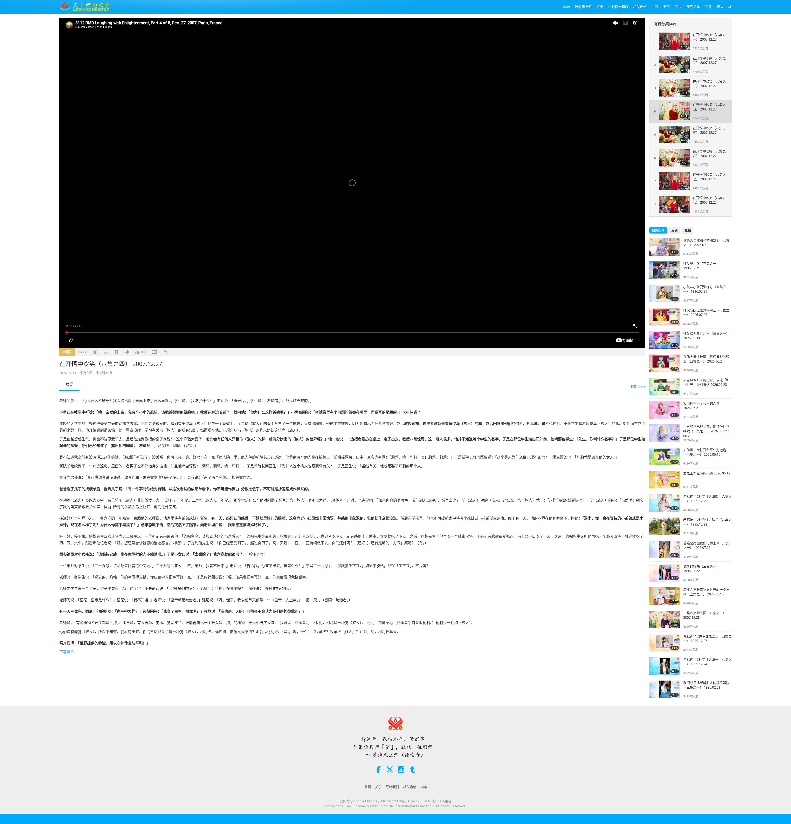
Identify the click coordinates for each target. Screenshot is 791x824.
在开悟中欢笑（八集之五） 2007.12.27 (709, 130)
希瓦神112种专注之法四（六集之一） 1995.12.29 (707, 498)
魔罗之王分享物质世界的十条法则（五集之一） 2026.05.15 (706, 591)
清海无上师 (583, 7)
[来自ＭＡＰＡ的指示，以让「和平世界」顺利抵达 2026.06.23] (664, 386)
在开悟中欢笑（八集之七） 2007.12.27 (709, 176)
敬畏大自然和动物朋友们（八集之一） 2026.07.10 (706, 242)
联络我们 (392, 787)
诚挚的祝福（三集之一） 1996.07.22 (701, 568)
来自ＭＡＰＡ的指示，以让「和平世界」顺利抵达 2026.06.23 (706, 382)
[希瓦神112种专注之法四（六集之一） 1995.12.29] (664, 503)
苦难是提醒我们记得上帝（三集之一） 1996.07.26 (706, 545)
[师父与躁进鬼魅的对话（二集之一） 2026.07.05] (664, 316)
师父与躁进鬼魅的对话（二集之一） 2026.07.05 (706, 312)
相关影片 (658, 230)
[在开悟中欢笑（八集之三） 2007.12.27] (674, 88)
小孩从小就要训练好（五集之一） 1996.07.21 (704, 289)
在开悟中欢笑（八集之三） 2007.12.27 (709, 83)
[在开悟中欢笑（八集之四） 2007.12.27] (674, 111)
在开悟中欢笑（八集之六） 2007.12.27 (709, 153)
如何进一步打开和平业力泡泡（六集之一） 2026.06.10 (704, 452)
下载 (708, 7)
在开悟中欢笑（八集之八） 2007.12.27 (709, 200)
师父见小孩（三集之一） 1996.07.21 (701, 265)
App (423, 787)
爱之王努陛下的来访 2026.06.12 (706, 473)
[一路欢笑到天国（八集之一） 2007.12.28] (664, 619)
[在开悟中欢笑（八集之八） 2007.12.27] (674, 204)
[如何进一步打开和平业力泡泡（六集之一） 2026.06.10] (664, 456)
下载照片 (66, 651)
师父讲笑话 (103, 373)
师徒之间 (85, 373)
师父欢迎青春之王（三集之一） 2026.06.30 (706, 335)
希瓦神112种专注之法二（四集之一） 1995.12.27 (707, 638)
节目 (666, 7)
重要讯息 (693, 7)
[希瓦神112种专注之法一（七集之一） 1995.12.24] (664, 666)
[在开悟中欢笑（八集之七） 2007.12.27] (674, 181)
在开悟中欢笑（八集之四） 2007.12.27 (709, 107)
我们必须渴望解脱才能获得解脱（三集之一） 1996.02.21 (706, 685)
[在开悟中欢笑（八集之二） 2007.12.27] (674, 64)
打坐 (600, 7)
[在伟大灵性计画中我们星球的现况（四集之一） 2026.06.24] (664, 363)
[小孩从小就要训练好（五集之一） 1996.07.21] (664, 293)
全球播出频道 (618, 7)
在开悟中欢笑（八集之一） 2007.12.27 (709, 37)
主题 (655, 7)
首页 (367, 787)
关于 (378, 787)
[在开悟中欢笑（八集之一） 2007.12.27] (674, 41)
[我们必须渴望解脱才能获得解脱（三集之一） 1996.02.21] (664, 689)
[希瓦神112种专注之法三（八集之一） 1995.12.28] (664, 526)
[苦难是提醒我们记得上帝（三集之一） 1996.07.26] (664, 549)
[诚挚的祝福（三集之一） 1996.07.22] (664, 573)
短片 (678, 7)
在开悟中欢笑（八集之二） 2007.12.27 (709, 60)
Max (566, 7)
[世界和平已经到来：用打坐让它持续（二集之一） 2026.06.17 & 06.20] (664, 433)
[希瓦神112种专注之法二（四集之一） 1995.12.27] (664, 642)
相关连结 (639, 7)
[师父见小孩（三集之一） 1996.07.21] (664, 270)
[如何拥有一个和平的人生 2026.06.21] (664, 410)
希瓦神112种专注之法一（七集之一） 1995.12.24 (707, 661)
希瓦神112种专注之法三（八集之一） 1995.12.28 (707, 522)
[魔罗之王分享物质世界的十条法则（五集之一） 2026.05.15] (664, 596)
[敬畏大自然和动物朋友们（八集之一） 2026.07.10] (664, 247)
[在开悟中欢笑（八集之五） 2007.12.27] (674, 134)
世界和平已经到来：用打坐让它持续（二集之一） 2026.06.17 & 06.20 (706, 431)
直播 (688, 230)
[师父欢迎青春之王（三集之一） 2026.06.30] (664, 340)
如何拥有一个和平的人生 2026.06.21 (701, 405)
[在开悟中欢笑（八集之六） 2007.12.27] (674, 158)
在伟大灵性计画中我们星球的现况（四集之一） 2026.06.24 (706, 359)
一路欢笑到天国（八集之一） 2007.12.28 (704, 615)
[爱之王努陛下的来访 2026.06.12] (664, 479)
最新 (674, 230)
